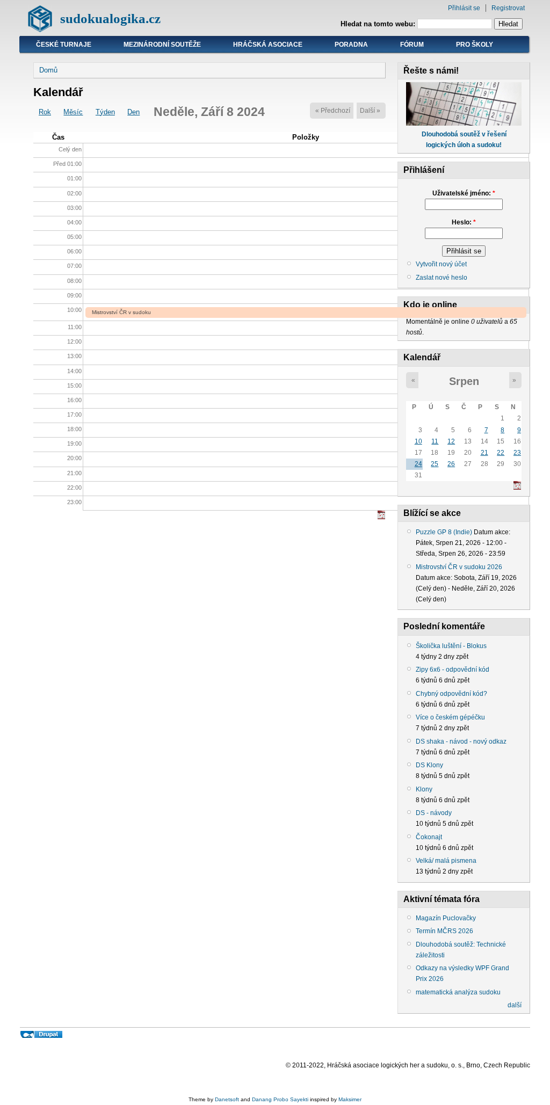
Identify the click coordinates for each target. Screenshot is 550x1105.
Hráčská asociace (267, 44)
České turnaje (63, 44)
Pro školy (474, 44)
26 (451, 464)
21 (484, 452)
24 (418, 464)
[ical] (381, 517)
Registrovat (508, 8)
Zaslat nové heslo (441, 277)
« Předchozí (332, 110)
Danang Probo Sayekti (280, 1099)
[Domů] (40, 30)
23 (517, 452)
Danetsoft (227, 1099)
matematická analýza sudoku (458, 992)
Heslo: (464, 222)
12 (451, 441)
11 (434, 441)
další (515, 1005)
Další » (370, 110)
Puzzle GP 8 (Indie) (444, 532)
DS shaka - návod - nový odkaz (461, 741)
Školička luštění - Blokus (451, 646)
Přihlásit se (464, 8)
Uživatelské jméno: (463, 193)
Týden (105, 112)
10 (418, 441)
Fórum (412, 44)
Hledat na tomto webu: (379, 24)
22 (500, 452)
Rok (45, 112)
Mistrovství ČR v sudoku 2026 (459, 567)
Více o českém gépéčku (450, 717)
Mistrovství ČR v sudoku (121, 312)
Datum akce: (492, 532)
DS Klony (429, 765)
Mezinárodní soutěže (162, 44)
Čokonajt (429, 837)
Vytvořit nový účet (441, 264)
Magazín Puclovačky (446, 918)
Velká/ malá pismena (446, 860)
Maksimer (349, 1099)
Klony (424, 789)
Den (133, 112)
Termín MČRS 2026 (444, 931)
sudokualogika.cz (110, 18)
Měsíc (73, 112)
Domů (48, 70)
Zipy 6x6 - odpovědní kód (452, 669)
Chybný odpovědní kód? (451, 693)
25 (434, 464)
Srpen (464, 381)
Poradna (351, 44)
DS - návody (434, 813)
